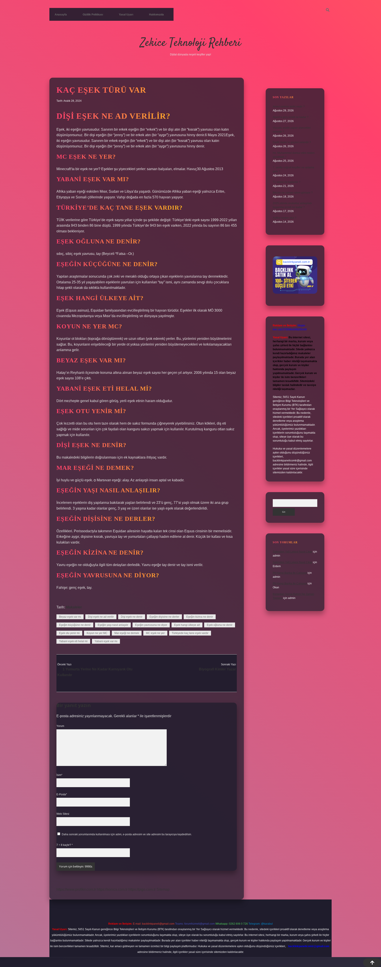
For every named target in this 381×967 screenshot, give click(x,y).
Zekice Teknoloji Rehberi (190, 43)
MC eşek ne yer (155, 633)
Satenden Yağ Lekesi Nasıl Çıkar (292, 551)
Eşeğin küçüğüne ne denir (75, 624)
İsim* (59, 775)
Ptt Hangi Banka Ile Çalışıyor (290, 572)
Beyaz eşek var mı (70, 616)
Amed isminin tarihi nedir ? (289, 106)
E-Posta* (61, 794)
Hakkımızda (156, 14)
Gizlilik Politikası (93, 14)
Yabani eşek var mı (106, 641)
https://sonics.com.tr (112, 889)
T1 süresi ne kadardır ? (286, 182)
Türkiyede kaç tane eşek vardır (190, 633)
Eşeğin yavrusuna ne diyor (151, 624)
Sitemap (163, 889)
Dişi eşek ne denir (131, 616)
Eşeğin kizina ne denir (199, 616)
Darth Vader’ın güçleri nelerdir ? (292, 142)
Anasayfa (61, 14)
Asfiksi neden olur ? (284, 217)
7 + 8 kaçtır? (64, 845)
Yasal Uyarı (126, 14)
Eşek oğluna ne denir (219, 624)
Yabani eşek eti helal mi (73, 641)
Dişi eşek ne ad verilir (101, 616)
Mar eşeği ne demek (126, 633)
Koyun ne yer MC (97, 633)
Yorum (60, 726)
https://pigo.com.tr (142, 889)
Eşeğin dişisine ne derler (164, 616)
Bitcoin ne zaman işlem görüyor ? (293, 192)
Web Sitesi (62, 813)
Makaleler (74, 607)
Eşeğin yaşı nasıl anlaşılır (113, 624)
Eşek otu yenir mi (69, 633)
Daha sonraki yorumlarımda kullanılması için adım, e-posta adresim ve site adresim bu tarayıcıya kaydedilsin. (127, 834)
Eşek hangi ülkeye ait (187, 624)
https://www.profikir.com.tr (76, 889)
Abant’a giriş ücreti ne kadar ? (290, 117)
